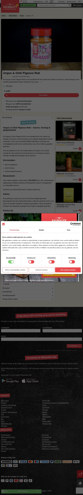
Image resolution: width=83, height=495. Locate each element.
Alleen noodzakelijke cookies (15, 270)
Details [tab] (41, 230)
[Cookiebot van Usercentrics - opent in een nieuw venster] (72, 224)
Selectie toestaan (42, 270)
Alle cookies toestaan (67, 270)
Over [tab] (68, 230)
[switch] (31, 261)
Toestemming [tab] (14, 230)
